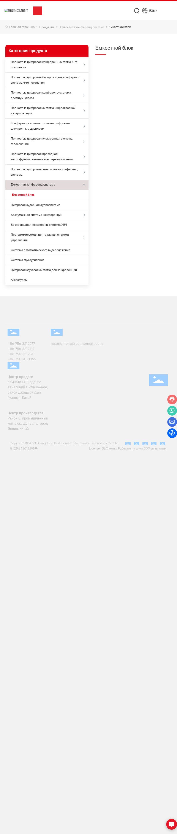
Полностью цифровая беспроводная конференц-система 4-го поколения (45, 80)
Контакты (100, 312)
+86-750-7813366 (22, 359)
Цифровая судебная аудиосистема (35, 205)
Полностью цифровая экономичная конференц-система (45, 172)
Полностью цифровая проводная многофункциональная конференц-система (42, 157)
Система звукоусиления (27, 260)
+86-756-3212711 (22, 349)
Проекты (88, 307)
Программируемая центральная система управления (40, 237)
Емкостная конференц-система (82, 27)
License (94, 448)
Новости (152, 307)
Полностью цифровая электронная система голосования (42, 141)
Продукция (47, 27)
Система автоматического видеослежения (40, 250)
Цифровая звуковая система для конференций (44, 270)
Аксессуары (19, 280)
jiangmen (161, 448)
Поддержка (120, 307)
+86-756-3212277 (22, 344)
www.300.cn (145, 448)
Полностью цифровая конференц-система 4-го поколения (44, 64)
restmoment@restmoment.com (77, 344)
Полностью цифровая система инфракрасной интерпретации (43, 110)
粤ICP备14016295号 (24, 449)
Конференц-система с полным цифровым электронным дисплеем (40, 126)
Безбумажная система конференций (36, 215)
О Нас (73, 312)
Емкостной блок (23, 195)
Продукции (56, 307)
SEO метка (109, 448)
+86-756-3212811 (21, 354)
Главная (25, 307)
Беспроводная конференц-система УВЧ (39, 225)
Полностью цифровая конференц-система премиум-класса (41, 95)
